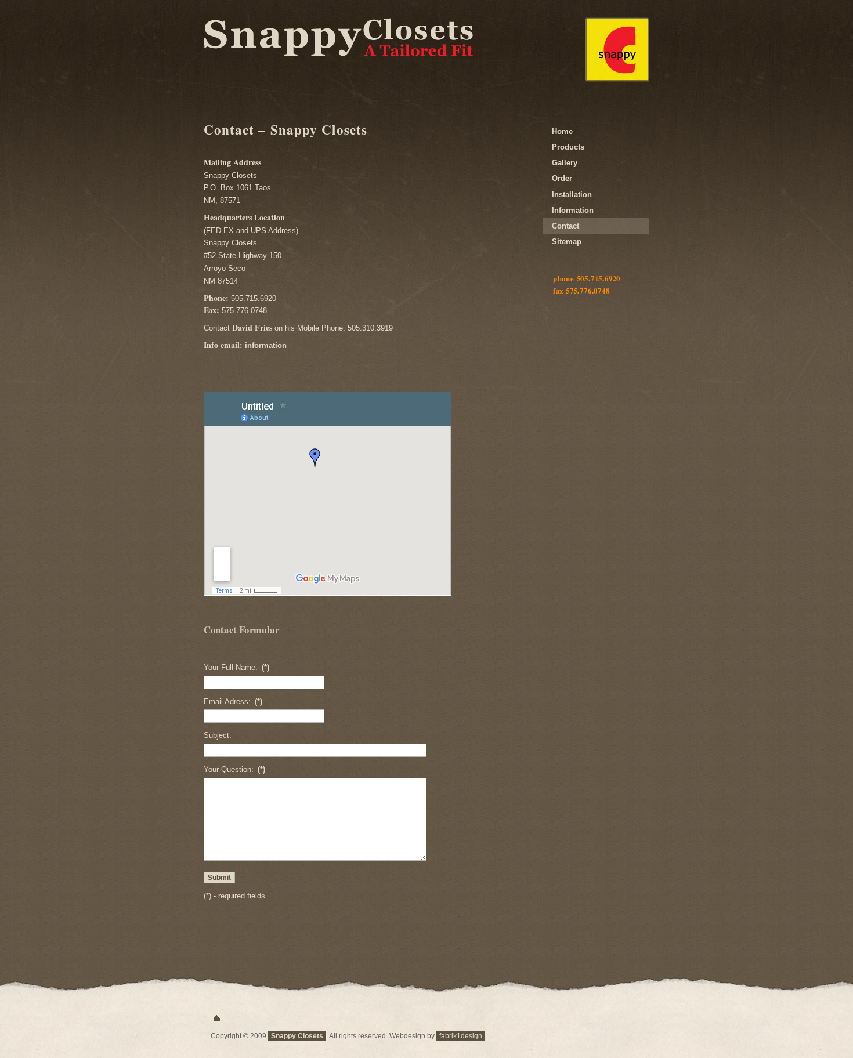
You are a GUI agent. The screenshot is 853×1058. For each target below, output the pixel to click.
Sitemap (566, 241)
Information (573, 210)
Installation (572, 194)
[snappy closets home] (617, 79)
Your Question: (234, 769)
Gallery (564, 162)
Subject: (218, 735)
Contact (565, 226)
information (266, 345)
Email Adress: (233, 701)
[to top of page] (217, 1018)
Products (568, 147)
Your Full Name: (236, 667)
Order (562, 178)
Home (562, 131)
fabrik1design (460, 1035)
